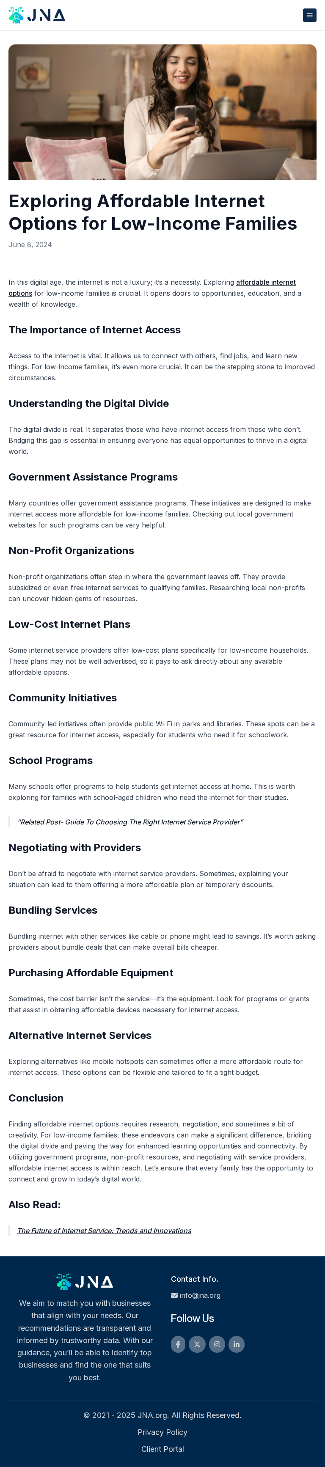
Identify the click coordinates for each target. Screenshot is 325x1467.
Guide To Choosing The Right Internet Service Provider (152, 822)
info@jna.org (200, 1295)
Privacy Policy (162, 1432)
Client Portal (162, 1449)
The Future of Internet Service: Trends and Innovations (104, 1230)
